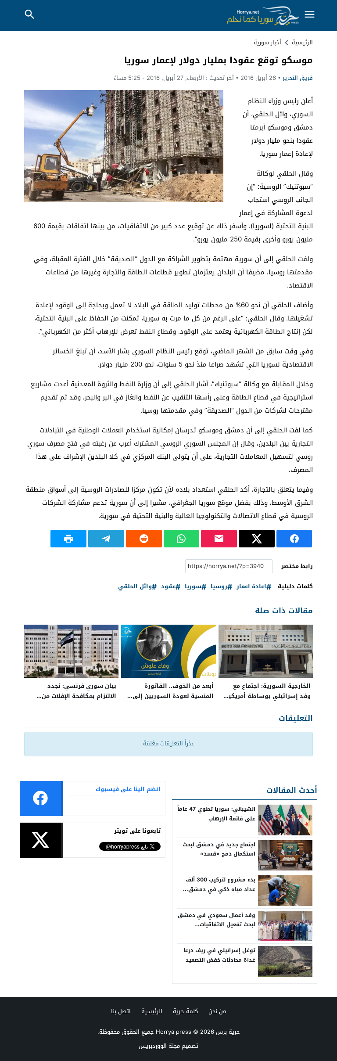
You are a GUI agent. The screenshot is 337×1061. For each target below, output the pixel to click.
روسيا (219, 586)
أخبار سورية (267, 42)
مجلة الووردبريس (159, 1045)
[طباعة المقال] (68, 538)
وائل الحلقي (135, 586)
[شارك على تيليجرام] (106, 538)
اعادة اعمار (251, 586)
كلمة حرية (185, 1011)
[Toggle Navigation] (309, 15)
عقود (168, 586)
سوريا (193, 586)
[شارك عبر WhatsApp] (181, 538)
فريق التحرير (298, 77)
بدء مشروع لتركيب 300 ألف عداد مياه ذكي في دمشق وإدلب (220, 889)
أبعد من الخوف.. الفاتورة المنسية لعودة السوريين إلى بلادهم (173, 696)
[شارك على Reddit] (144, 538)
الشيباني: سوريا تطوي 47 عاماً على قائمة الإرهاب (216, 814)
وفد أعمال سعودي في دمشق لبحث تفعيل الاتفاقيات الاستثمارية (216, 924)
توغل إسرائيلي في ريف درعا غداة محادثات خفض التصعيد (219, 955)
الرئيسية (151, 1011)
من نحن (217, 1011)
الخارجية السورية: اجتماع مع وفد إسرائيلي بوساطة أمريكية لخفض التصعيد (268, 696)
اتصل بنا (121, 1011)
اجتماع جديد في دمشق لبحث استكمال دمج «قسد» (219, 849)
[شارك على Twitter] (256, 538)
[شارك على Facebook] (294, 538)
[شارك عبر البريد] (219, 538)
